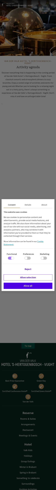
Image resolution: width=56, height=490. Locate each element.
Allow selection (28, 277)
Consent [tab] (12, 204)
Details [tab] (28, 204)
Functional (12, 254)
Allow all (28, 285)
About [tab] (44, 204)
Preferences (28, 254)
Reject (28, 269)
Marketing (44, 254)
